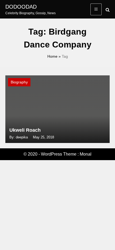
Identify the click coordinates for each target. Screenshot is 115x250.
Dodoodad (21, 7)
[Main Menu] (96, 9)
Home (52, 56)
